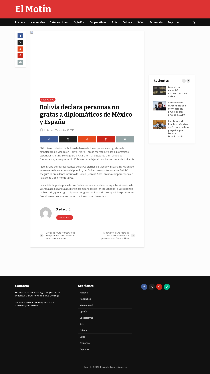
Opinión (79, 22)
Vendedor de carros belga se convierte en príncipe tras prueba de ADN (177, 108)
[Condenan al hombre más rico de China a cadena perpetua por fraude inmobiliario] (159, 124)
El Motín (33, 9)
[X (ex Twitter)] (152, 287)
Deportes (174, 22)
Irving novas (121, 367)
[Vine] (167, 287)
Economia (156, 22)
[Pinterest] (159, 287)
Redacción (48, 130)
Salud (141, 22)
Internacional (59, 22)
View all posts (65, 218)
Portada (20, 22)
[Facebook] (144, 287)
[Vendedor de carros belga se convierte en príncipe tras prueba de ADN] (159, 105)
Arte (114, 22)
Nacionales (37, 22)
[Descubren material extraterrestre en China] (159, 90)
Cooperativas (97, 22)
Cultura (127, 22)
